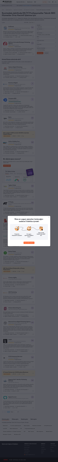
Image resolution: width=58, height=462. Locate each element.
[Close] (49, 217)
